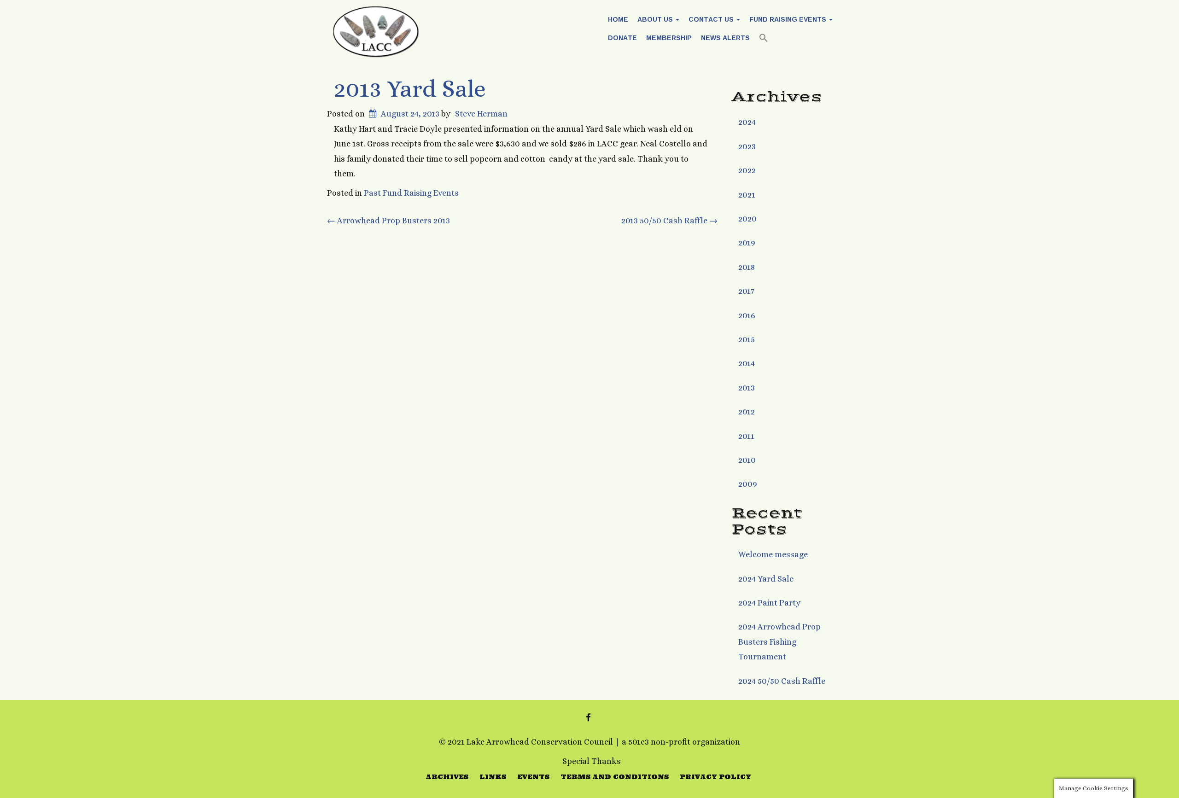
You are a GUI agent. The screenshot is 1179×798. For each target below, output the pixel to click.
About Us (656, 19)
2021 (746, 194)
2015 (746, 339)
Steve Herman (481, 113)
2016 (746, 315)
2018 (746, 267)
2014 (746, 363)
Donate (622, 37)
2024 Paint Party (769, 602)
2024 (747, 122)
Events (533, 777)
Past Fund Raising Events (411, 193)
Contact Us (712, 19)
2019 (746, 242)
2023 (747, 146)
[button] (763, 39)
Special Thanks (591, 761)
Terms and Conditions (614, 777)
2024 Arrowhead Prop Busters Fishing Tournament (779, 641)
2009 (747, 484)
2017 (746, 291)
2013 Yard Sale (410, 88)
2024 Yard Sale (766, 578)
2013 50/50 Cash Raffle (669, 220)
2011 (746, 436)
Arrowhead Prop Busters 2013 (388, 220)
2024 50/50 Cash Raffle (781, 681)
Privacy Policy (715, 777)
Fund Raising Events (788, 19)
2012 (746, 411)
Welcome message (773, 554)
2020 (747, 218)
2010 (747, 460)
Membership (669, 37)
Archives (447, 777)
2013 (746, 387)
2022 (747, 170)
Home (618, 19)
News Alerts (725, 37)
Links (492, 777)
